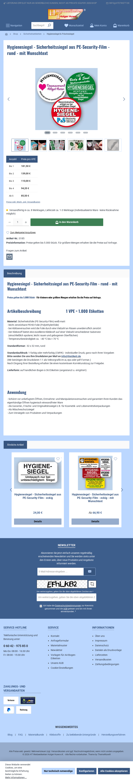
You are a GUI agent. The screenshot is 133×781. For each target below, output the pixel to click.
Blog (10, 734)
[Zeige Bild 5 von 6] (78, 132)
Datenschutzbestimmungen (68, 605)
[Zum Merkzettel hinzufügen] (58, 459)
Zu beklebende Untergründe (81, 734)
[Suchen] (49, 25)
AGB (65, 609)
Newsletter (56, 650)
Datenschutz (102, 645)
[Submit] (89, 572)
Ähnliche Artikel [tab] (15, 444)
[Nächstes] (124, 99)
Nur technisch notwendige (58, 771)
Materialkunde (36, 734)
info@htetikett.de (119, 3)
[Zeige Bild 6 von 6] (85, 132)
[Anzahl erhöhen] (26, 222)
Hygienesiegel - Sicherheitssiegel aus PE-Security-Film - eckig (37, 496)
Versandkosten (103, 659)
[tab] (14, 273)
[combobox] (38, 25)
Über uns (100, 636)
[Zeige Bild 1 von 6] (47, 132)
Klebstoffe (55, 734)
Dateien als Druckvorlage (108, 650)
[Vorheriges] (8, 99)
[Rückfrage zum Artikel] (9, 256)
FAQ (20, 734)
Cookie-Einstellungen (62, 667)
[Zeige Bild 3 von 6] (62, 132)
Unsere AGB (57, 663)
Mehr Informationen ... (16, 777)
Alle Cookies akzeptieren (114, 771)
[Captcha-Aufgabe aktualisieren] (92, 584)
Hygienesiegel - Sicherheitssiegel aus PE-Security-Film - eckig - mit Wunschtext (95, 498)
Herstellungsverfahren (113, 734)
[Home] (6, 34)
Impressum (101, 640)
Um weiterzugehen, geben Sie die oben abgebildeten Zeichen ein (65, 591)
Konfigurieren (86, 771)
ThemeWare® (104, 754)
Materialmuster (59, 645)
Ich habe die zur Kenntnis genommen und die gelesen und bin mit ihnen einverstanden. (68, 608)
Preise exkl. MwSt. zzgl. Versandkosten (23, 202)
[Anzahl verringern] (9, 222)
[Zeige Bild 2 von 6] (55, 132)
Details (38, 521)
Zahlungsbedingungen (107, 664)
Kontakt (55, 636)
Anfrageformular (60, 640)
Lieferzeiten (101, 655)
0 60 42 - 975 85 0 (15, 646)
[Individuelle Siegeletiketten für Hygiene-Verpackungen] (66, 99)
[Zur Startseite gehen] (66, 14)
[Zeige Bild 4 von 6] (70, 132)
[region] (66, 106)
